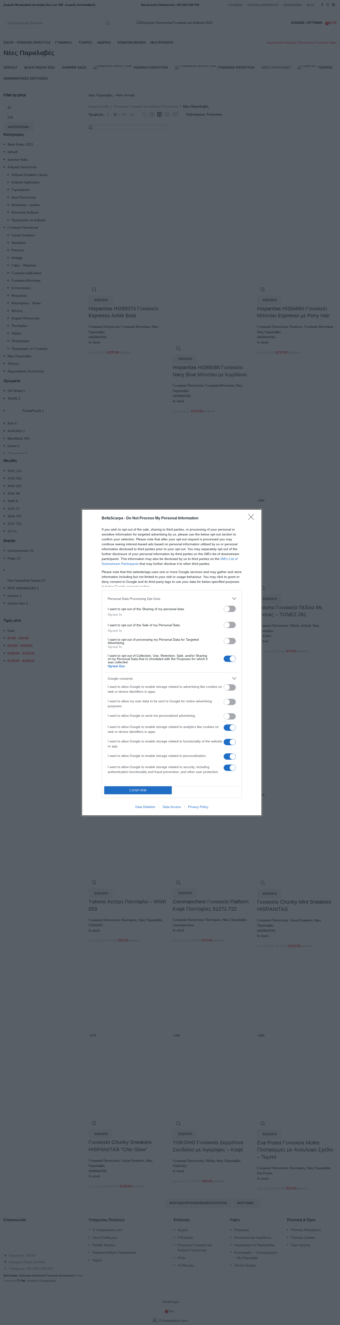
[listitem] (172, 598)
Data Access (172, 807)
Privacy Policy (198, 807)
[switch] (230, 609)
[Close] (252, 518)
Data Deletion (145, 807)
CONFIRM (138, 790)
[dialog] (172, 662)
